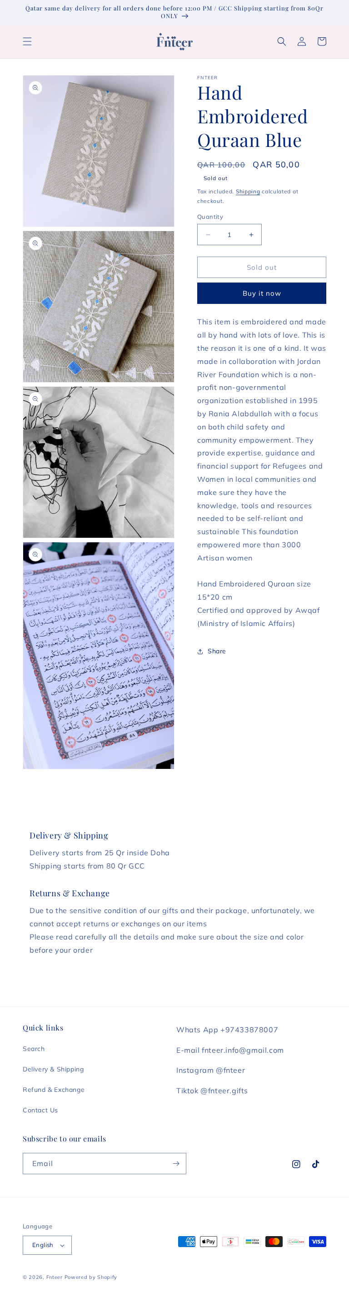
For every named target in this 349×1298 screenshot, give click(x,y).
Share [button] (217, 651)
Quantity (210, 216)
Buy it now (262, 293)
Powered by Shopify (91, 1277)
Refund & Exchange (54, 1090)
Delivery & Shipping (53, 1069)
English (43, 1244)
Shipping (248, 191)
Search (34, 1049)
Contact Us (40, 1110)
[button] (27, 41)
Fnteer (54, 1277)
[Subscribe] (176, 1163)
